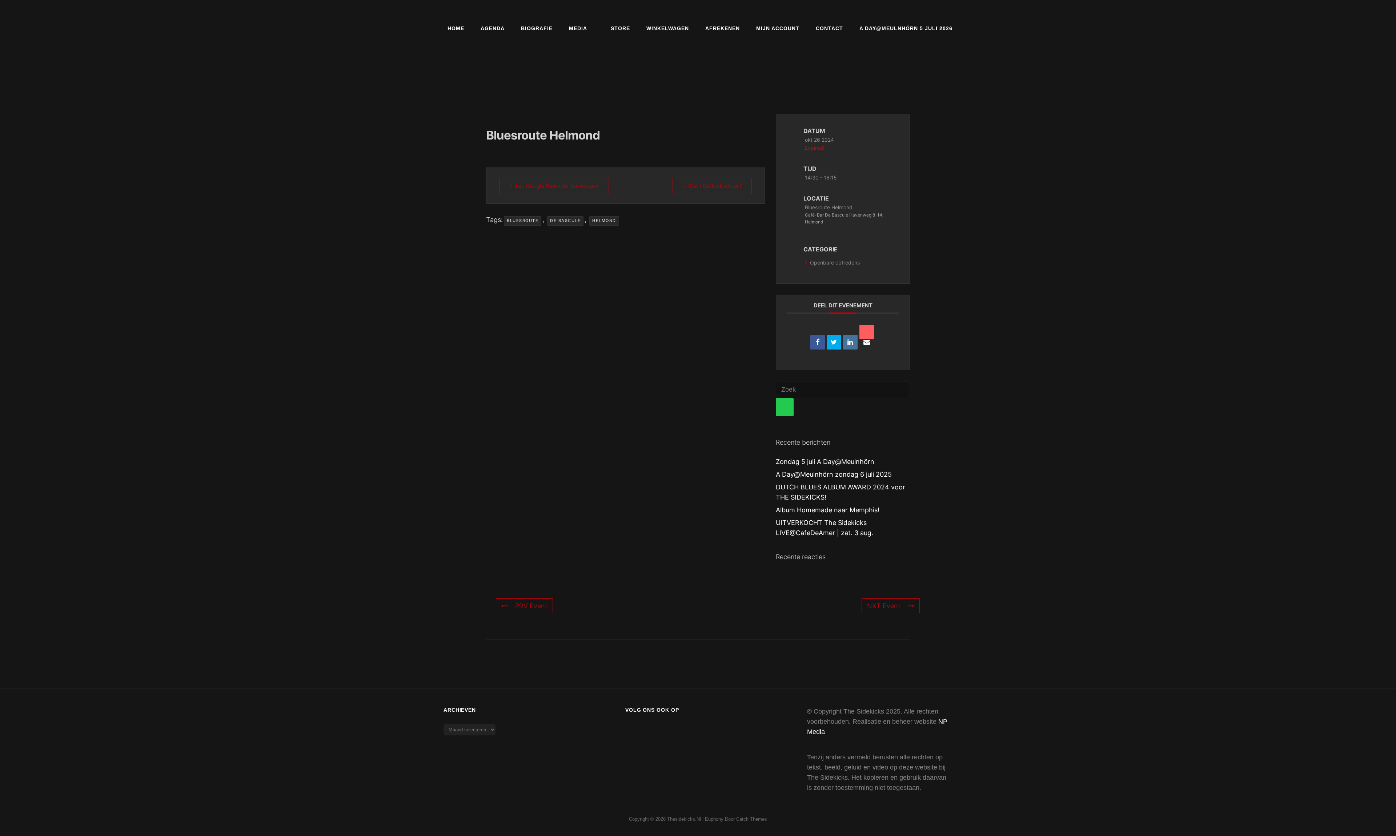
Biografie (537, 28)
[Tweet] (834, 342)
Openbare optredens (835, 262)
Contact (829, 28)
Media (578, 28)
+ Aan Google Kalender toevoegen (554, 185)
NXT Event (883, 606)
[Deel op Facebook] (817, 342)
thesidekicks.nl (684, 819)
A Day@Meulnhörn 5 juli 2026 (905, 28)
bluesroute (522, 220)
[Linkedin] (850, 342)
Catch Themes (751, 819)
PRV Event (531, 606)
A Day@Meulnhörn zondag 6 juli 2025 (834, 474)
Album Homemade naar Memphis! (827, 510)
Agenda (493, 28)
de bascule (565, 220)
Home (456, 28)
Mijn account (777, 28)
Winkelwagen (667, 28)
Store (620, 28)
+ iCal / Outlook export (712, 185)
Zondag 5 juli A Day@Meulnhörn (825, 461)
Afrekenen (722, 28)
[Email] (866, 332)
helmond (604, 220)
